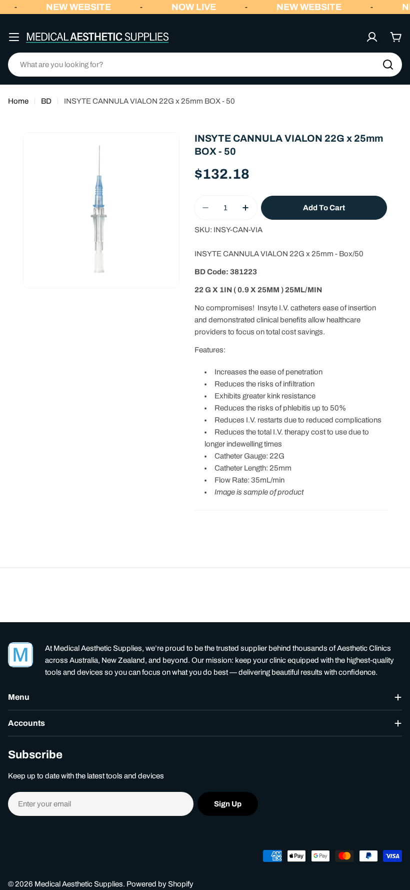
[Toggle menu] (14, 37)
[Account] (372, 37)
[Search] (388, 65)
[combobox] (205, 65)
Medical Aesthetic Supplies (78, 884)
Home (18, 101)
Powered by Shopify (160, 884)
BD (46, 101)
